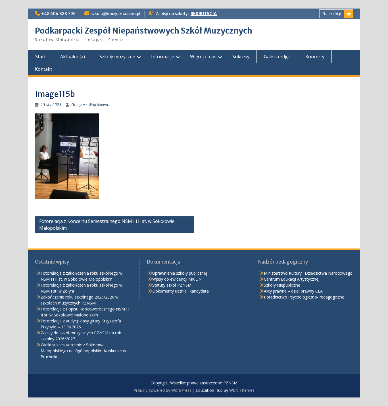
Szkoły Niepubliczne (282, 285)
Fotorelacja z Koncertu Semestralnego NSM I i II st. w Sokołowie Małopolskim (106, 224)
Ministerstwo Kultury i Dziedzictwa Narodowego (308, 273)
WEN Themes (242, 390)
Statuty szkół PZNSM (171, 285)
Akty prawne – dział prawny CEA (293, 291)
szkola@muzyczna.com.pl (115, 13)
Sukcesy (240, 56)
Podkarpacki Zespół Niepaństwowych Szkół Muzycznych (143, 31)
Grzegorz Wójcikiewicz (90, 104)
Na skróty (331, 13)
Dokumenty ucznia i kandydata (180, 291)
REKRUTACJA (204, 13)
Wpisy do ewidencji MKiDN (177, 279)
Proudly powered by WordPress (162, 390)
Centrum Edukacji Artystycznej (292, 279)
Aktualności (72, 56)
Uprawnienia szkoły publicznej (179, 273)
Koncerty (314, 56)
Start (40, 56)
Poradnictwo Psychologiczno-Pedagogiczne (304, 297)
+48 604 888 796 (58, 13)
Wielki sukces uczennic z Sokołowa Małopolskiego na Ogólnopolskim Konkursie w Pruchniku (83, 350)
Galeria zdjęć (277, 56)
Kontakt (43, 69)
